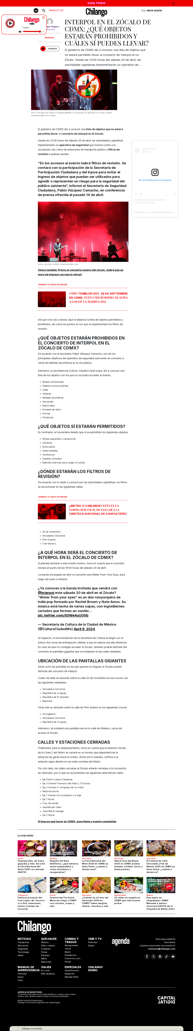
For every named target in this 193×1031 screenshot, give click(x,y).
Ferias (20, 858)
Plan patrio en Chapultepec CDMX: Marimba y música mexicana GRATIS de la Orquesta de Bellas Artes (161, 903)
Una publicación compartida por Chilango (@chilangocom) (160, 212)
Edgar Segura (51, 26)
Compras (45, 948)
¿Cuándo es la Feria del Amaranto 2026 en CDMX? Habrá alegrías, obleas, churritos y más (95, 901)
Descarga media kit (165, 939)
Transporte (23, 895)
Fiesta (68, 961)
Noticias (49, 37)
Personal (22, 973)
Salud (20, 955)
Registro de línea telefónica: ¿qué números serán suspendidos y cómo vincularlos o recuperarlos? (64, 866)
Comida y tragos (72, 940)
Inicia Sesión (154, 10)
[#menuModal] (36, 10)
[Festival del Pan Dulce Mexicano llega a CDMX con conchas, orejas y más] (64, 885)
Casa (20, 980)
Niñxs (44, 958)
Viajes (46, 967)
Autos (21, 977)
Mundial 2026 (71, 977)
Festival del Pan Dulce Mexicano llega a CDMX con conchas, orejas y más (63, 901)
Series (91, 945)
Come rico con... (73, 958)
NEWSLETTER (56, 10)
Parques (45, 955)
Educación (23, 945)
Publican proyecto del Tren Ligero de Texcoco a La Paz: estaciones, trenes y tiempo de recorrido (31, 903)
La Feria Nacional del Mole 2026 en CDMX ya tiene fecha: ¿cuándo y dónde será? (95, 865)
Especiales (73, 967)
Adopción (69, 973)
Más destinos (48, 973)
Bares (68, 952)
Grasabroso (71, 955)
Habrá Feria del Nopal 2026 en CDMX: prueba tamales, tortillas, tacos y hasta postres (128, 865)
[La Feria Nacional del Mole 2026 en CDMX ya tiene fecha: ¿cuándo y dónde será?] (96, 848)
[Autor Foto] (49, 21)
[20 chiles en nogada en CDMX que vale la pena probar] (128, 885)
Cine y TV (95, 938)
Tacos (68, 948)
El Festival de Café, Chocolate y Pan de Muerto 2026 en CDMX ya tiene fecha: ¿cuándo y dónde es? (161, 866)
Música (150, 895)
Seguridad (23, 948)
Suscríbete (169, 942)
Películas (92, 942)
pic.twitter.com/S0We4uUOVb (63, 615)
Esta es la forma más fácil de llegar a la (98, 509)
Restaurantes (120, 895)
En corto (45, 970)
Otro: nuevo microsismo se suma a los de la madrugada (98, 297)
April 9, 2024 (84, 629)
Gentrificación (72, 970)
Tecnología (23, 952)
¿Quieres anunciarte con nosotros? (157, 945)
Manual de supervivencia (29, 969)
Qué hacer (86, 858)
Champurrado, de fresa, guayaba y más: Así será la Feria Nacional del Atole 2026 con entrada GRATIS (31, 866)
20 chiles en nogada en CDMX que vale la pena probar (127, 900)
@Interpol (46, 593)
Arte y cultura (48, 945)
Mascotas (46, 961)
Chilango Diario (95, 969)
